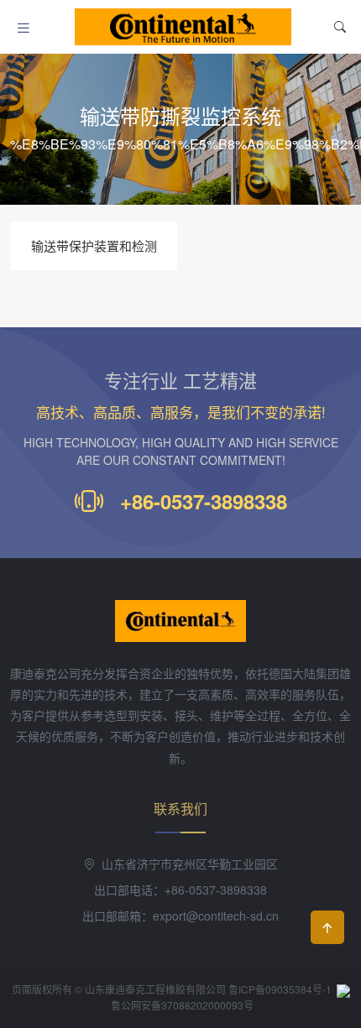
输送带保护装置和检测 (94, 245)
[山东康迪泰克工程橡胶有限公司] (183, 26)
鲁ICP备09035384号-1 (280, 989)
